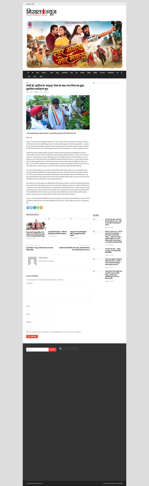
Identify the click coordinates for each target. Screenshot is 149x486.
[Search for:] (41, 350)
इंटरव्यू (57, 72)
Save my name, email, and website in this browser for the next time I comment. (53, 332)
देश (32, 72)
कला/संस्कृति (64, 72)
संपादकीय (82, 72)
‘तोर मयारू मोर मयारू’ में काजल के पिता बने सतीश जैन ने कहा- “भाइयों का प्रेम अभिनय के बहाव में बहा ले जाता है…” (113, 221)
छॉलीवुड (95, 72)
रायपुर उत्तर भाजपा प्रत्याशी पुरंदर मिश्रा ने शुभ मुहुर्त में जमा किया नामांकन (78, 233)
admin (36, 92)
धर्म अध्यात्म (102, 72)
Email (28, 314)
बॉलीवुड (89, 72)
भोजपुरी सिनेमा (111, 72)
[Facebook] (27, 207)
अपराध (51, 72)
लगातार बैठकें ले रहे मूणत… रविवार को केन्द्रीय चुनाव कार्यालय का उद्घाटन (57, 232)
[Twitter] (31, 207)
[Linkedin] (34, 207)
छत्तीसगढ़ (44, 72)
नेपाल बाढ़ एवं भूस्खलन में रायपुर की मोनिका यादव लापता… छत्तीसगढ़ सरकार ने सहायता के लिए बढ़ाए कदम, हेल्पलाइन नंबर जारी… (113, 261)
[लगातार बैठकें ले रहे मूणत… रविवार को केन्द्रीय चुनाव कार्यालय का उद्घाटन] (58, 219)
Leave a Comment (44, 92)
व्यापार (29, 76)
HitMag (120, 483)
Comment (30, 283)
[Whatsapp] (37, 207)
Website (29, 322)
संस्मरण (35, 76)
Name (28, 306)
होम (28, 72)
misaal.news (39, 483)
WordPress (113, 483)
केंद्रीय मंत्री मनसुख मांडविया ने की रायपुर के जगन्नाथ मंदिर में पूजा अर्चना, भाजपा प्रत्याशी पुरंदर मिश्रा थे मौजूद (35, 234)
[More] (41, 207)
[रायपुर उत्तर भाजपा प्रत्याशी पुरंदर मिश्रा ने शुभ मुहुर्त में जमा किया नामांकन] (80, 219)
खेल (76, 72)
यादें (117, 72)
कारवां (71, 72)
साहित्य (41, 76)
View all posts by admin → (47, 261)
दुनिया (37, 72)
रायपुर (27, 82)
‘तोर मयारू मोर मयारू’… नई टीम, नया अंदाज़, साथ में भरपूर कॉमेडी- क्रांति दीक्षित (113, 250)
